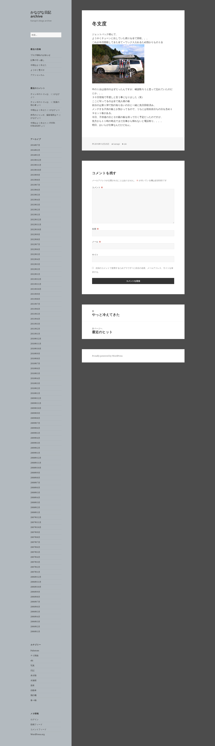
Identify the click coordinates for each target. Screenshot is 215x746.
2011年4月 (35, 318)
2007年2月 (35, 567)
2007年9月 (35, 532)
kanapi (116, 144)
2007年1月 (35, 572)
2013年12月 (35, 160)
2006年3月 (35, 621)
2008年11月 (35, 462)
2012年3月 (35, 264)
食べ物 (33, 700)
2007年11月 (35, 522)
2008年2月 (35, 507)
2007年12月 (35, 517)
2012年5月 (35, 254)
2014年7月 (35, 145)
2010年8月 (35, 358)
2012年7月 (35, 244)
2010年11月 (35, 343)
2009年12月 (35, 398)
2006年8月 (35, 596)
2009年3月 (35, 442)
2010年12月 (35, 338)
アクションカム (37, 75)
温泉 (32, 685)
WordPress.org (37, 734)
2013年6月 (35, 189)
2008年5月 (35, 492)
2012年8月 (35, 239)
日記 (32, 670)
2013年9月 (35, 174)
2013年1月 (35, 214)
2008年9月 (35, 472)
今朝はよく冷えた (38, 65)
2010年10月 (35, 348)
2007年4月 (35, 557)
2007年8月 (35, 537)
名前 (95, 228)
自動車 (33, 690)
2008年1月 (35, 512)
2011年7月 (35, 304)
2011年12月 (35, 279)
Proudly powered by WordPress (107, 356)
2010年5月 (35, 373)
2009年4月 (35, 438)
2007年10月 (35, 527)
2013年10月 (35, 170)
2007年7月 (35, 542)
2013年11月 (35, 165)
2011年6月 (35, 308)
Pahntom (34, 650)
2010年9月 (35, 353)
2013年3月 (35, 204)
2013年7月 (35, 184)
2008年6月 (35, 487)
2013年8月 (35, 179)
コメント (97, 187)
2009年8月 (35, 418)
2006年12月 (35, 577)
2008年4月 (35, 497)
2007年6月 (35, 547)
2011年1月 (35, 333)
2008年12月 (35, 457)
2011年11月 (35, 284)
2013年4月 (35, 199)
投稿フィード (36, 724)
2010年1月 (35, 393)
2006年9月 (35, 591)
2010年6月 (35, 368)
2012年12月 (35, 219)
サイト (95, 254)
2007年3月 (35, 562)
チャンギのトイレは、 (40, 94)
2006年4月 (35, 616)
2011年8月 (35, 299)
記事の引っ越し (37, 60)
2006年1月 (35, 631)
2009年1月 (35, 452)
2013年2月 (35, 209)
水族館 (33, 680)
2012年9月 (35, 234)
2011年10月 (35, 289)
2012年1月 (35, 274)
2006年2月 (35, 626)
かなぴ (56, 94)
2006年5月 (35, 611)
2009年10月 (35, 408)
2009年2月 (35, 447)
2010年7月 (35, 363)
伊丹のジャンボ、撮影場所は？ (44, 115)
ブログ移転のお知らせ (40, 55)
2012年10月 (35, 229)
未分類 (33, 675)
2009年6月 (35, 428)
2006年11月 (35, 581)
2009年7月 (35, 423)
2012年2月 (35, 269)
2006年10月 (35, 586)
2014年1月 (35, 155)
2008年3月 (35, 502)
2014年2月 (35, 150)
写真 (32, 665)
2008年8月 (35, 477)
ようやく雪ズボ (37, 70)
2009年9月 (35, 413)
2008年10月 (35, 467)
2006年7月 (35, 601)
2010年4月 (35, 378)
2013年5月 (35, 194)
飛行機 (33, 695)
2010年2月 (35, 388)
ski (31, 660)
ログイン (34, 719)
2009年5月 (35, 433)
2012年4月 (35, 259)
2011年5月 (35, 313)
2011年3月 (35, 323)
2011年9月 (35, 294)
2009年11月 (35, 403)
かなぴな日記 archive (40, 14)
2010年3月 (35, 383)
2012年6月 (35, 249)
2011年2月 (35, 328)
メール (96, 241)
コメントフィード (38, 729)
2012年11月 (35, 224)
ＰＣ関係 (34, 655)
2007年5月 (35, 552)
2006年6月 (35, 606)
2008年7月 (35, 482)
